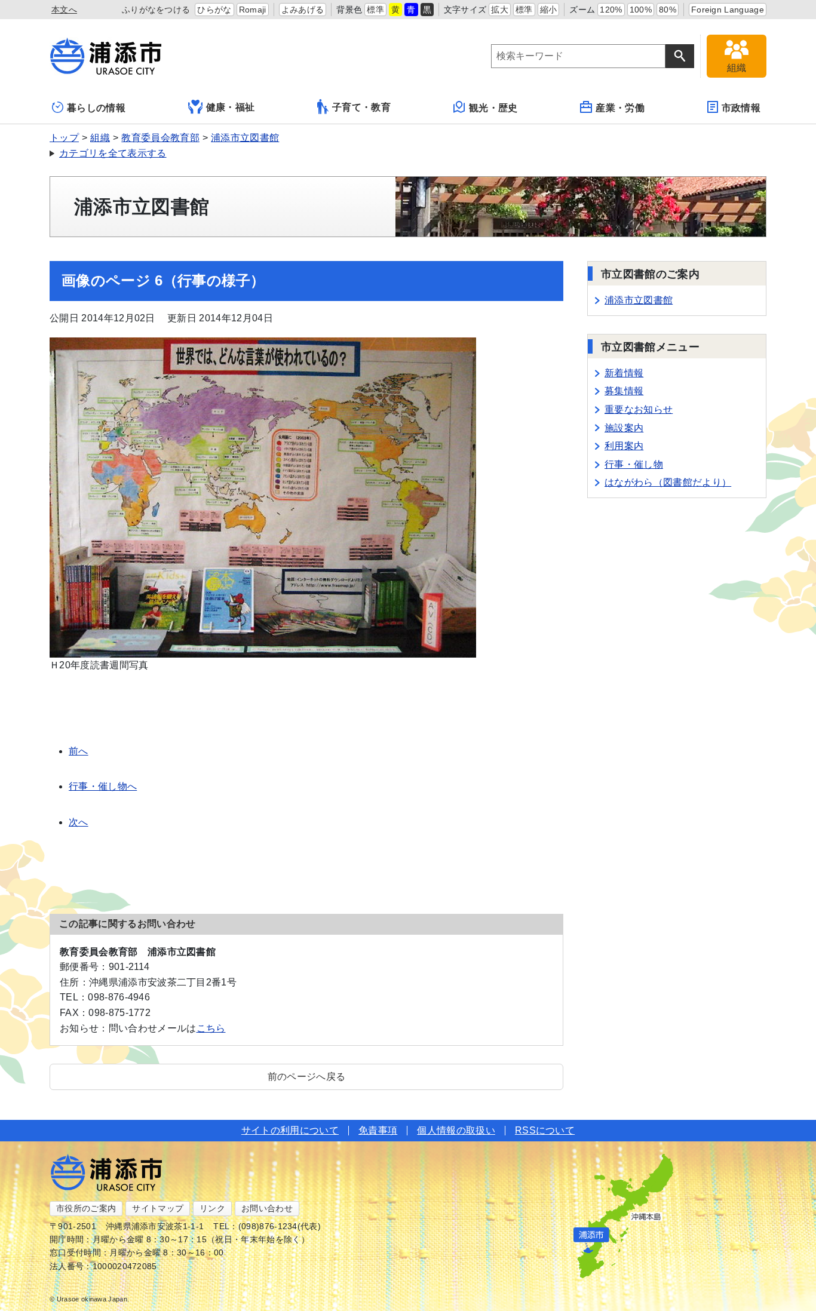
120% (611, 9)
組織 (100, 138)
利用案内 (624, 446)
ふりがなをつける (156, 9)
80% (667, 9)
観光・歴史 (493, 108)
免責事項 (377, 1130)
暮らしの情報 (96, 108)
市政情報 (741, 108)
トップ (64, 138)
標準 (375, 9)
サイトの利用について (290, 1130)
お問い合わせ (267, 1208)
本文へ (64, 9)
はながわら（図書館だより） (668, 482)
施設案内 (624, 428)
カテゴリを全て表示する (113, 153)
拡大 (499, 9)
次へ (78, 822)
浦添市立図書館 (245, 138)
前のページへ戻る (307, 1076)
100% (641, 9)
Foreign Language (727, 9)
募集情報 (624, 391)
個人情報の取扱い (456, 1130)
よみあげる (302, 9)
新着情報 (624, 373)
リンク (212, 1208)
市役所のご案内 (86, 1208)
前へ (78, 751)
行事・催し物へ (103, 786)
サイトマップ (157, 1208)
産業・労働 (620, 108)
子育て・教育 (361, 107)
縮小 (548, 9)
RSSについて (545, 1130)
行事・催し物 (634, 464)
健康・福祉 (230, 107)
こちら (211, 1028)
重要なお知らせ (639, 409)
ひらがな (214, 9)
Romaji (252, 9)
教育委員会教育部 (160, 138)
